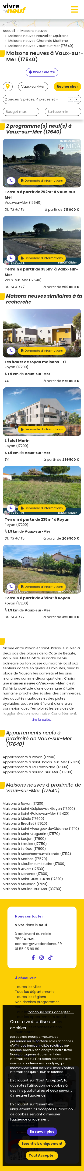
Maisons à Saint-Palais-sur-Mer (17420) (36, 813)
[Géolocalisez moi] (8, 86)
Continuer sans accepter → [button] (51, 1012)
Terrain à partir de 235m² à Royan (37, 519)
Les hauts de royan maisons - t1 (35, 362)
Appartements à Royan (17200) (29, 757)
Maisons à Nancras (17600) (26, 873)
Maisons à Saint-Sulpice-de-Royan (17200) (39, 808)
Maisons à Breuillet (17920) (25, 823)
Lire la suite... (42, 719)
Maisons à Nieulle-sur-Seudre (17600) (34, 863)
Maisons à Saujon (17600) (24, 838)
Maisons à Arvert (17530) (24, 869)
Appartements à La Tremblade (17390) (36, 767)
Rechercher (67, 86)
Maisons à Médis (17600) (23, 818)
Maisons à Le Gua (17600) (24, 848)
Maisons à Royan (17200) (24, 803)
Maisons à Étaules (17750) (25, 843)
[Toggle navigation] (74, 9)
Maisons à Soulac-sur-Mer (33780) (32, 889)
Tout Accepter (42, 1155)
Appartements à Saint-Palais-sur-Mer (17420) (41, 762)
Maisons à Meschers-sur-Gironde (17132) (37, 853)
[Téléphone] (11, 181)
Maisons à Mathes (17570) (25, 859)
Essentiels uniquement (42, 1143)
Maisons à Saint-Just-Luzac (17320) (33, 879)
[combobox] (42, 99)
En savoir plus (42, 1131)
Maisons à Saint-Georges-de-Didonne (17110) (41, 828)
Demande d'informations (43, 181)
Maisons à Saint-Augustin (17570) (31, 833)
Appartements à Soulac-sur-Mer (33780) (38, 772)
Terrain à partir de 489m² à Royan (37, 598)
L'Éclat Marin (17, 440)
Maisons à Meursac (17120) (25, 884)
